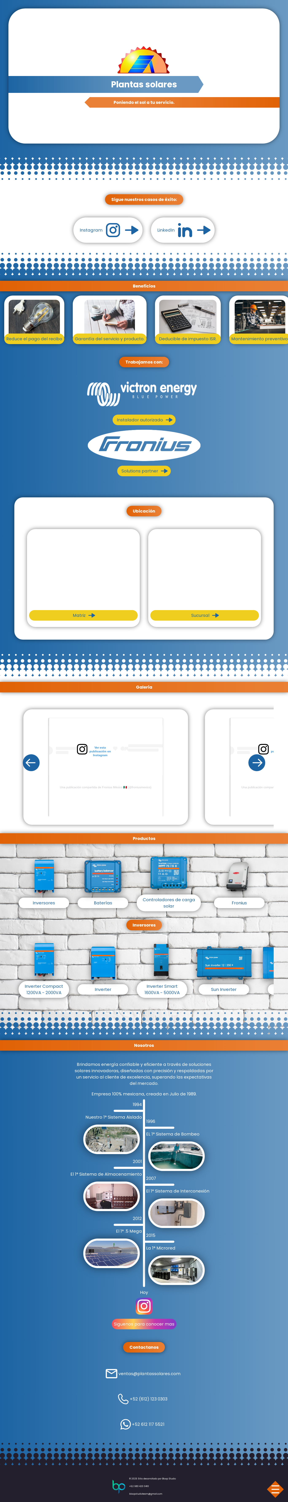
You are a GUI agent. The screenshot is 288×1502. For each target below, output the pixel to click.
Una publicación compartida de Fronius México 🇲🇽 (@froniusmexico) (152, 787)
